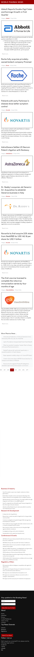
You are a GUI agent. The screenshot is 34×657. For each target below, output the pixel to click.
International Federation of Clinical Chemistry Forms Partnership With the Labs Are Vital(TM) (16, 337)
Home (2, 613)
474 (16, 370)
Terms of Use (4, 620)
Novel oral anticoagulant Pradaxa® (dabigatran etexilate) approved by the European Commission (15, 364)
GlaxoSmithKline (10, 290)
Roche (7, 65)
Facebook (3, 644)
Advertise (3, 615)
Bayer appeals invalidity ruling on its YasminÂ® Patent (17, 355)
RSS (2, 650)
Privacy (3, 617)
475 (20, 370)
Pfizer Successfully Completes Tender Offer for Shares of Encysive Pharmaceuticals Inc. (17, 346)
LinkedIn (3, 648)
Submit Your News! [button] (7, 635)
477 (27, 370)
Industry (3, 627)
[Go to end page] (32, 369)
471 (4, 370)
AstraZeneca (9, 153)
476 (23, 370)
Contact (3, 622)
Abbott (7, 18)
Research (3, 629)
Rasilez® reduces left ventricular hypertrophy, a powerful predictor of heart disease (15, 351)
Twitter (3, 646)
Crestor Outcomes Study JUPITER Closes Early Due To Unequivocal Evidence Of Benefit (17, 359)
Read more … (5, 54)
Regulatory (4, 631)
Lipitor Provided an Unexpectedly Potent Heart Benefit (17, 342)
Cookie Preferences (6, 619)
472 (8, 370)
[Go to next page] (30, 369)
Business (8, 196)
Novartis (8, 110)
